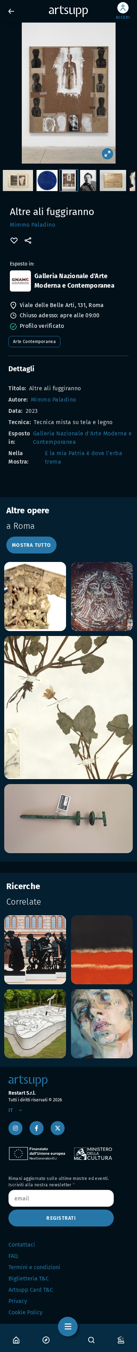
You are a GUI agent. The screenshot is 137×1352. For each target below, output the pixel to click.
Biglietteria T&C (28, 1278)
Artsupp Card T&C (30, 1289)
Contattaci (21, 1244)
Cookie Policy (25, 1312)
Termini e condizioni (34, 1267)
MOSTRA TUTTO (31, 545)
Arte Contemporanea (34, 341)
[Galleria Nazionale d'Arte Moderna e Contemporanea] (20, 281)
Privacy (17, 1301)
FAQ (13, 1256)
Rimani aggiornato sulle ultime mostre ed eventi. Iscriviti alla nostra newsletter (58, 1181)
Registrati (61, 1218)
